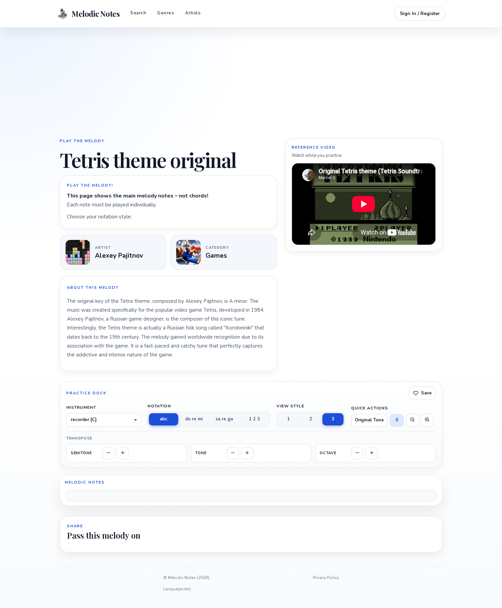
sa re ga (224, 419)
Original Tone (369, 420)
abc (163, 419)
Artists (193, 13)
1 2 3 (254, 419)
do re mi (194, 419)
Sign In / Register (420, 13)
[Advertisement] (251, 82)
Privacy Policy (326, 577)
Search (138, 13)
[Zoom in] (427, 420)
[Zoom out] (412, 420)
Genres (165, 13)
